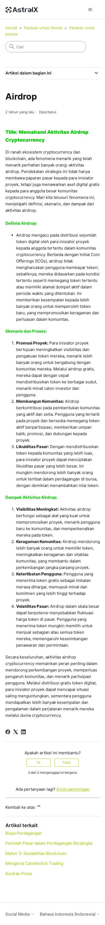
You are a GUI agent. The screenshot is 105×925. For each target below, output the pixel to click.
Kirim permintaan (73, 789)
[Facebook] (7, 731)
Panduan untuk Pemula (43, 28)
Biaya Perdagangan (23, 833)
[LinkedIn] (23, 731)
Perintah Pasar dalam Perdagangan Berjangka (48, 843)
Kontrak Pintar (18, 873)
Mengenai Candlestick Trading (34, 863)
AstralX (11, 28)
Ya (38, 762)
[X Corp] (15, 731)
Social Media (18, 914)
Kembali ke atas (20, 807)
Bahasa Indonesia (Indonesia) (68, 914)
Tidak (66, 762)
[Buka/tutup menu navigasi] (90, 9)
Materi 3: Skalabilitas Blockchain (36, 853)
